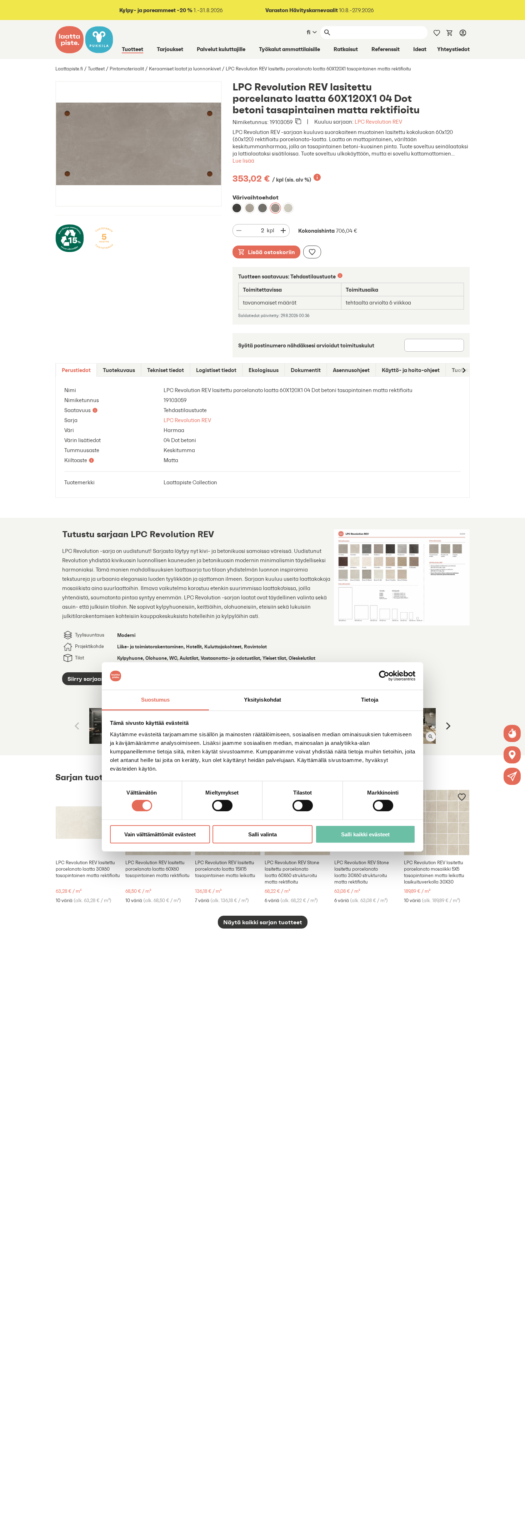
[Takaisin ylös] (514, 1503)
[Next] (447, 726)
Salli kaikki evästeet (365, 834)
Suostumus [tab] (155, 700)
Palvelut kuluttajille (221, 49)
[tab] (76, 370)
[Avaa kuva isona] (431, 737)
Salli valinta (262, 834)
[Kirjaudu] (463, 32)
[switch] (222, 805)
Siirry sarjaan (86, 678)
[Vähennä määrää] (239, 230)
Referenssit (385, 49)
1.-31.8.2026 (171, 10)
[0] (449, 32)
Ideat (419, 49)
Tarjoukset (170, 49)
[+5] (88, 822)
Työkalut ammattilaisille (289, 49)
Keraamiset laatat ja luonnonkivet (185, 69)
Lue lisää (243, 160)
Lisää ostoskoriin (271, 252)
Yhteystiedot (453, 49)
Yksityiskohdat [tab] (262, 700)
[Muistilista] (436, 32)
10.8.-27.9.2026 (319, 10)
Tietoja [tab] (369, 700)
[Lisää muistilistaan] (312, 252)
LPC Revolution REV (378, 121)
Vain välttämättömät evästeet (160, 834)
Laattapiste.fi (69, 69)
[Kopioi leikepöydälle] (298, 121)
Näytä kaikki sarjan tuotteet (262, 922)
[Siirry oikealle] (463, 370)
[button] (512, 776)
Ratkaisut (346, 49)
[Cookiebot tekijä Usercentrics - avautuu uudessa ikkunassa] (384, 676)
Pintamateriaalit (127, 69)
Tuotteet (132, 49)
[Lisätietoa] (317, 177)
